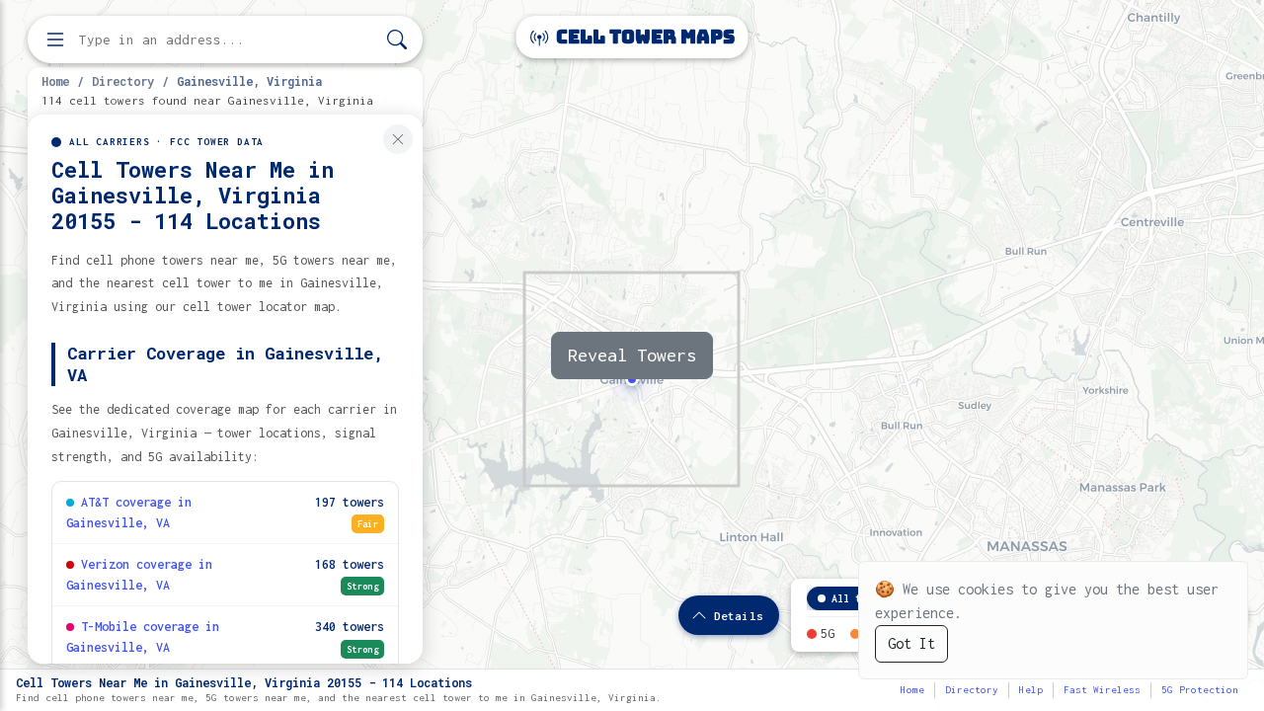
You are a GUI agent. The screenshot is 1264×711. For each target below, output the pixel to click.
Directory (123, 81)
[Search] (397, 40)
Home (55, 81)
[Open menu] (55, 39)
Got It (911, 643)
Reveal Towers (632, 355)
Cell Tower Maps (643, 37)
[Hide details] (398, 139)
